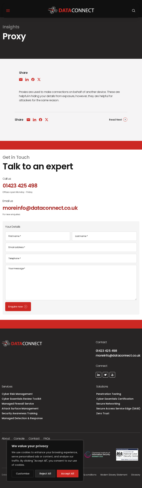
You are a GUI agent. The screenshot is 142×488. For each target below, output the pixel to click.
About (6, 439)
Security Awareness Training (19, 413)
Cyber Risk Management (17, 394)
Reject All (45, 473)
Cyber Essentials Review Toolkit (21, 399)
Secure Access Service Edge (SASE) (118, 408)
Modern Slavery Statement (113, 474)
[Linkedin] (98, 375)
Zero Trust (102, 413)
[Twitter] (105, 375)
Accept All (67, 473)
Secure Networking (108, 403)
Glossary (135, 474)
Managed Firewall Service (18, 403)
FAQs (47, 439)
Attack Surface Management (20, 408)
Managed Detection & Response (22, 418)
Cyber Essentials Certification (115, 399)
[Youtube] (112, 375)
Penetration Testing (108, 394)
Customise (22, 473)
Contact (34, 439)
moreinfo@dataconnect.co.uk (118, 355)
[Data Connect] (71, 11)
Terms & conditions (86, 474)
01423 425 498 (106, 351)
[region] (45, 460)
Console (19, 439)
